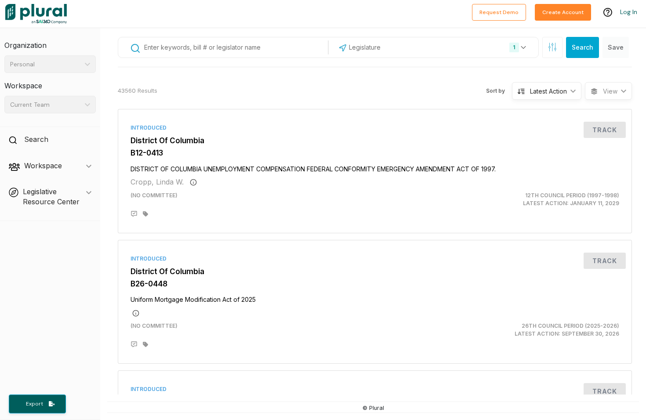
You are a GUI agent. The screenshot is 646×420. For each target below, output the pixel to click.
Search (582, 47)
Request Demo (499, 12)
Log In (628, 12)
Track (604, 130)
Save (616, 47)
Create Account (563, 12)
